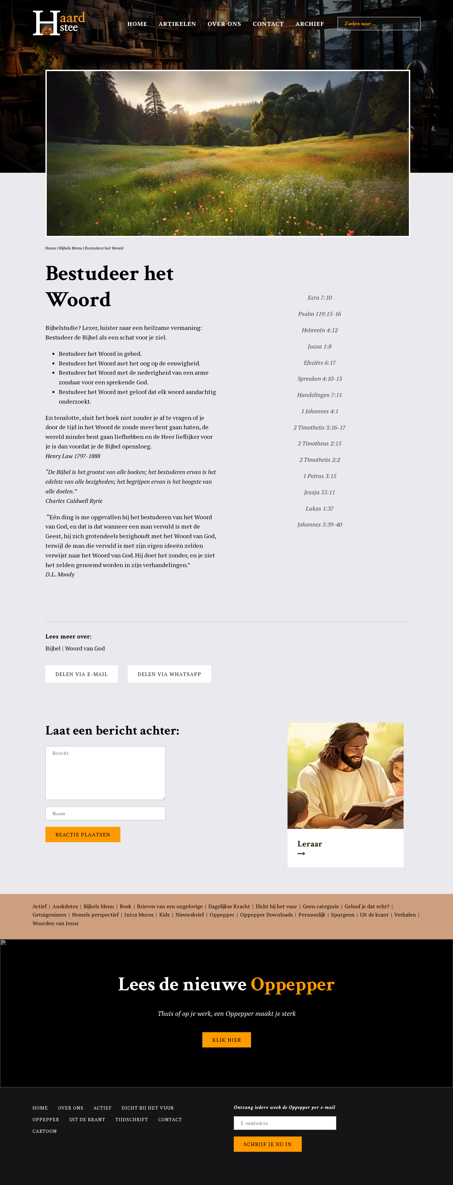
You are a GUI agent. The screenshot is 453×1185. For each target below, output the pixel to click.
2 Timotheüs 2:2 (319, 459)
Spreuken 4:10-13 (319, 378)
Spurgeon (343, 914)
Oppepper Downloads (266, 914)
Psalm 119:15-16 (319, 314)
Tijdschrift (131, 1119)
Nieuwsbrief (189, 914)
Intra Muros (139, 914)
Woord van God (85, 648)
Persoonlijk (311, 914)
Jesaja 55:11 (319, 492)
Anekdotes (65, 906)
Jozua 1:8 (319, 346)
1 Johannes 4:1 (319, 411)
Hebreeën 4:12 (320, 330)
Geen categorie (321, 906)
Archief (309, 24)
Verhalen (405, 914)
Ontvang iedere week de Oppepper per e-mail (285, 1107)
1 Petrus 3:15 (319, 476)
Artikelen (177, 24)
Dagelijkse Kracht (229, 906)
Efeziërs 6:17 (320, 362)
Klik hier (226, 1039)
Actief (39, 906)
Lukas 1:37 (320, 508)
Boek (125, 906)
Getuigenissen (49, 914)
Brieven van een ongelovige (170, 906)
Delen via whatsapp (169, 674)
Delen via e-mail (81, 674)
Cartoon (44, 1131)
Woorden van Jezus (55, 923)
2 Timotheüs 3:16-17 (319, 427)
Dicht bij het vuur (276, 906)
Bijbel (53, 648)
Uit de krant (374, 914)
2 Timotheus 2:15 (319, 443)
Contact (268, 24)
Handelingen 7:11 (319, 395)
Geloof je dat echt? (367, 906)
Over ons (224, 24)
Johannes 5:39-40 (319, 524)
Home (137, 24)
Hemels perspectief (95, 914)
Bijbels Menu (70, 248)
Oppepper (222, 914)
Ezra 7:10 (320, 297)
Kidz (164, 914)
